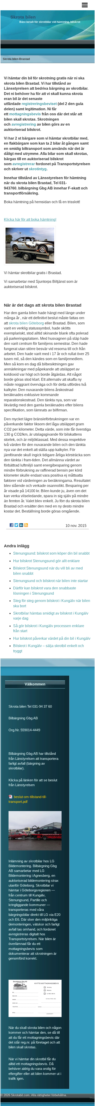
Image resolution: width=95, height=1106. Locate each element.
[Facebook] (11, 525)
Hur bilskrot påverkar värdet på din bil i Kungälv (51, 638)
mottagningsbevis (25, 114)
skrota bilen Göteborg (26, 323)
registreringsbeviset (39, 104)
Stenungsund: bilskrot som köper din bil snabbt (51, 553)
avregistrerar (23, 164)
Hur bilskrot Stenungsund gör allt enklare (46, 561)
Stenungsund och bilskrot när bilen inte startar (50, 581)
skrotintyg (38, 169)
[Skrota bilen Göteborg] (30, 264)
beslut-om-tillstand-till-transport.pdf (28, 799)
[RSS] (26, 525)
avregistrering (24, 124)
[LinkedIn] (21, 525)
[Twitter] (16, 525)
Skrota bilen (23, 17)
